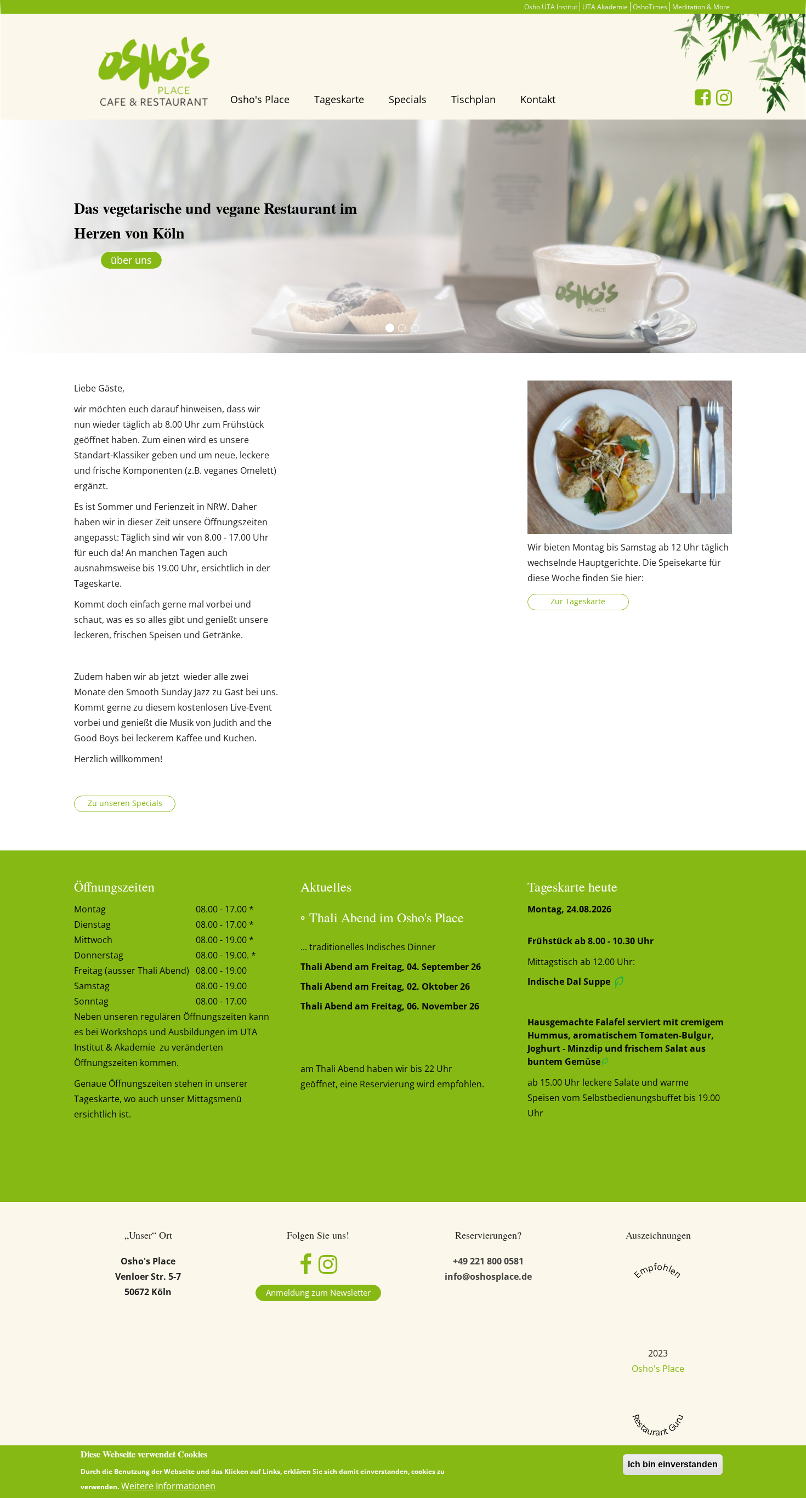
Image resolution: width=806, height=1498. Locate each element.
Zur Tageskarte (577, 601)
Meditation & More (701, 7)
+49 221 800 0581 (488, 1261)
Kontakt (537, 99)
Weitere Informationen (168, 1486)
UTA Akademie (605, 7)
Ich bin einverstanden (673, 1464)
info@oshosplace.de (488, 1276)
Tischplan (473, 99)
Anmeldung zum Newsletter (318, 1292)
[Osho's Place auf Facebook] (305, 1269)
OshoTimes (650, 7)
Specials (408, 99)
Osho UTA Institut (550, 7)
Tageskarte (339, 99)
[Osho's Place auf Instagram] (327, 1269)
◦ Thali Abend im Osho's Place (384, 917)
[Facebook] (703, 97)
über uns (131, 259)
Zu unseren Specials (125, 803)
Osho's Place (260, 99)
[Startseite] (156, 73)
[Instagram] (724, 97)
